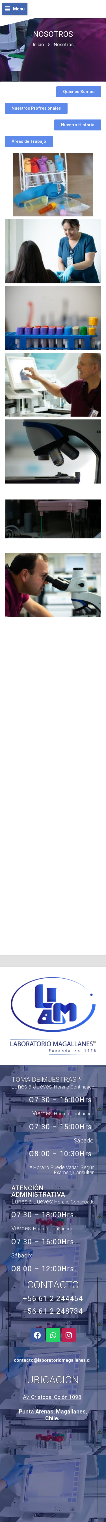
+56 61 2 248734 (53, 1311)
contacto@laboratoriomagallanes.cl (52, 1360)
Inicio (38, 44)
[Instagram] (69, 1335)
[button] (14, 9)
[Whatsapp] (53, 1335)
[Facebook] (38, 1335)
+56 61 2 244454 (53, 1299)
